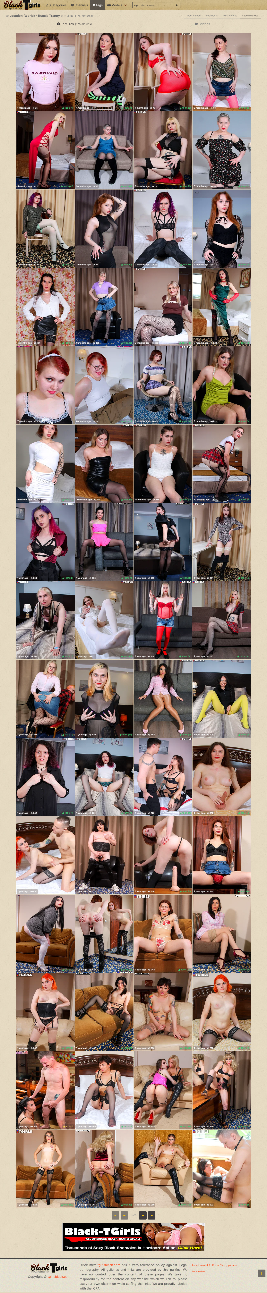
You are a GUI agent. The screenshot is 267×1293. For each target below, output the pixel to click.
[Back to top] (261, 1273)
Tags (99, 5)
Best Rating (212, 15)
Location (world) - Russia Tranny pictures (214, 1265)
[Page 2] (143, 1215)
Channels (81, 5)
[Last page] (152, 1215)
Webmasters (198, 1271)
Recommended (250, 15)
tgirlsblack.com (59, 1277)
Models (116, 5)
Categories (58, 5)
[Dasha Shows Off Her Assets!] (104, 855)
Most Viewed (230, 15)
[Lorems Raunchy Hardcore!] (45, 855)
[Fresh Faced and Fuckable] (45, 385)
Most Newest (194, 15)
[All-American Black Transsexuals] (133, 1250)
